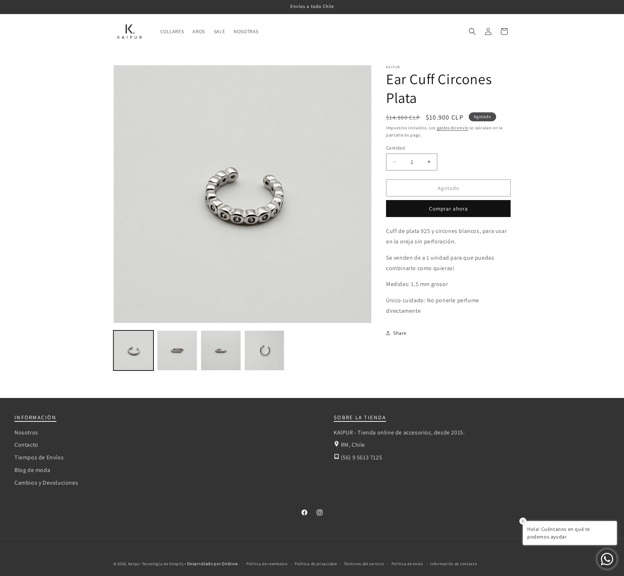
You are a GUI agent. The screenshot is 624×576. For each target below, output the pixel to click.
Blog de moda (32, 470)
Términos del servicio (364, 563)
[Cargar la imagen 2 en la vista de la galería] (177, 350)
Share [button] (400, 333)
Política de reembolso (267, 563)
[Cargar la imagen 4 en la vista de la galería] (264, 350)
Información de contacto (453, 563)
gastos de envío (453, 127)
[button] (472, 31)
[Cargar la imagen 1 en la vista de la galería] (133, 350)
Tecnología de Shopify (163, 563)
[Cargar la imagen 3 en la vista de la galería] (221, 350)
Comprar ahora (448, 208)
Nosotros (26, 432)
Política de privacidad (316, 563)
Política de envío (407, 563)
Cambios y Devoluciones (46, 482)
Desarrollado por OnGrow (213, 563)
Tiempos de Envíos (39, 457)
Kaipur (134, 563)
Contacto (26, 445)
